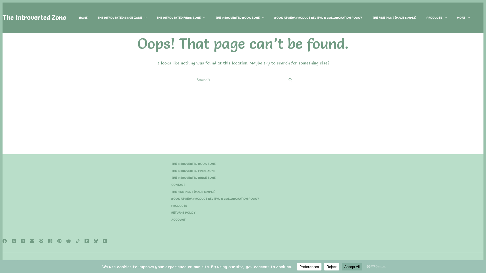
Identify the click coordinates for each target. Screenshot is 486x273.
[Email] (32, 241)
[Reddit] (68, 241)
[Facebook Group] (41, 241)
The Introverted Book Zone (237, 17)
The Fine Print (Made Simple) (394, 17)
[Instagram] (23, 241)
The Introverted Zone (34, 17)
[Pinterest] (59, 241)
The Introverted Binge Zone (120, 17)
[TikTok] (77, 241)
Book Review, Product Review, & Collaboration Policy (318, 17)
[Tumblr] (87, 241)
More (461, 17)
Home (83, 17)
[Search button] (290, 79)
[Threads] (50, 241)
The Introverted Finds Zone (179, 17)
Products (434, 17)
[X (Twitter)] (14, 241)
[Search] (481, 18)
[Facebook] (5, 241)
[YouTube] (105, 241)
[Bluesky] (96, 241)
